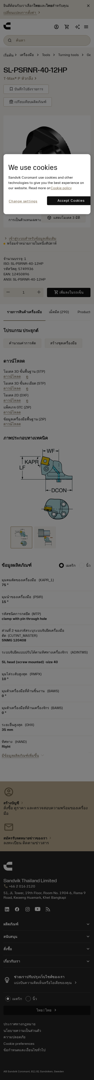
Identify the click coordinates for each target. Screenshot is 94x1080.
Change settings (23, 201)
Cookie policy (61, 188)
